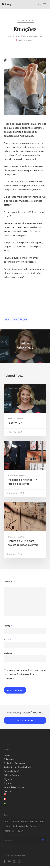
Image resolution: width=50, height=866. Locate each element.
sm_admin (13, 493)
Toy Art (7, 783)
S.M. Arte (15, 36)
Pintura (8, 826)
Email (7, 639)
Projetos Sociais (20, 826)
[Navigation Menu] (44, 4)
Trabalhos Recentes (14, 763)
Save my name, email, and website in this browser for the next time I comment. (25, 674)
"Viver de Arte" (25, 20)
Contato (8, 791)
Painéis (24, 821)
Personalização (20, 319)
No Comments (25, 40)
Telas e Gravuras (12, 775)
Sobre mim (9, 759)
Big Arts (8, 779)
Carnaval (15, 821)
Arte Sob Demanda (14, 787)
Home (7, 755)
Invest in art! (25, 720)
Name (8, 625)
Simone (33, 826)
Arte (7, 319)
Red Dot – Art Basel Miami (17, 767)
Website (8, 653)
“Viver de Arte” (11, 771)
